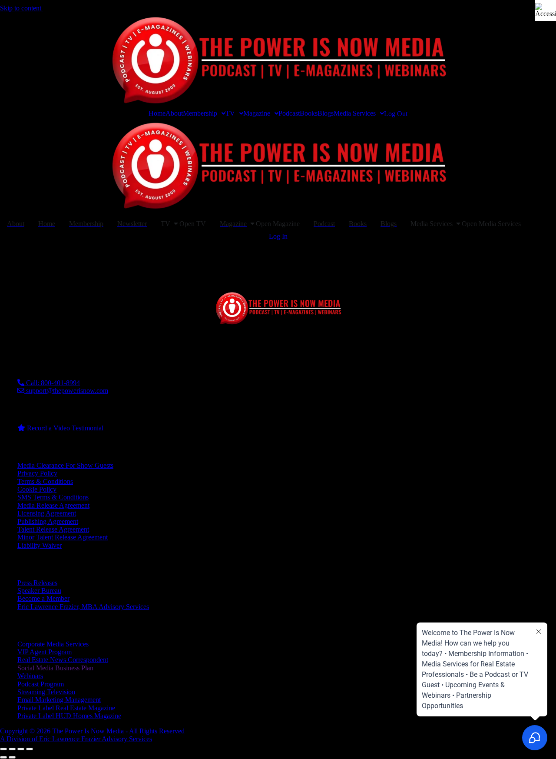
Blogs (326, 113)
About (174, 113)
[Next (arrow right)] (12, 757)
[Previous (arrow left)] (3, 757)
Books (309, 113)
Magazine (256, 113)
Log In (278, 236)
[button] (204, 113)
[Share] (20, 749)
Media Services (355, 113)
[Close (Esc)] (29, 749)
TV (230, 113)
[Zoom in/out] (3, 749)
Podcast (289, 113)
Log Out (395, 113)
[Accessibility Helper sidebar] (545, 10)
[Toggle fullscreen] (12, 749)
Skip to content (21, 8)
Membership (200, 113)
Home (157, 113)
